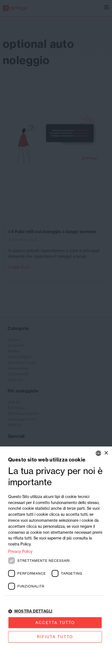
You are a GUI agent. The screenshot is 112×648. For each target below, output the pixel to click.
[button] (56, 611)
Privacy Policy (20, 551)
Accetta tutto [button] (55, 622)
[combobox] (98, 453)
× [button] (106, 453)
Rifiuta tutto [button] (55, 636)
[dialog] (56, 547)
